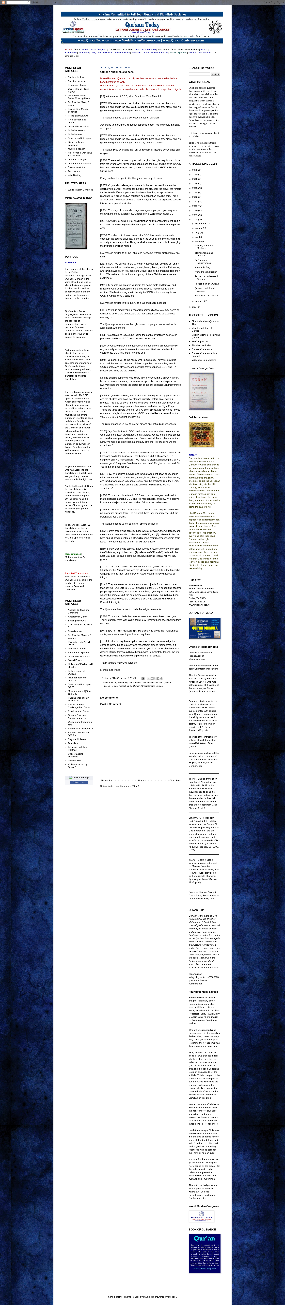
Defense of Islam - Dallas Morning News (79, 97)
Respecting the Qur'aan (206, 295)
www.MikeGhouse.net (200, 604)
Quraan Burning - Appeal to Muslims (77, 716)
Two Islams (74, 171)
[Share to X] (155, 678)
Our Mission (115, 49)
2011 (195, 206)
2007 (195, 307)
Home (141, 780)
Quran (115, 686)
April (197, 237)
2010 (195, 210)
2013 (195, 197)
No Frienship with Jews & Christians (80, 154)
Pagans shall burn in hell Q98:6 (78, 699)
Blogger (172, 1296)
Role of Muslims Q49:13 (80, 728)
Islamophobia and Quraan (203, 254)
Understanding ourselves (75, 755)
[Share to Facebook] (158, 678)
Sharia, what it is (76, 167)
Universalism (74, 760)
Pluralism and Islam (202, 345)
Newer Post (107, 780)
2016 (195, 183)
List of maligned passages (76, 143)
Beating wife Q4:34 (78, 620)
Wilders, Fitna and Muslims (203, 247)
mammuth (148, 1296)
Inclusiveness (75, 134)
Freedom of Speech (78, 652)
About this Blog (202, 267)
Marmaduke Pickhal (188, 49)
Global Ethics (75, 660)
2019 (195, 174)
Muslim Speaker (76, 148)
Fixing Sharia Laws (78, 115)
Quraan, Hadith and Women (204, 289)
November (201, 223)
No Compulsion (200, 341)
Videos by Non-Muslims (204, 360)
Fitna (131, 683)
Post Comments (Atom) (127, 786)
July (197, 232)
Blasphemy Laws (77, 85)
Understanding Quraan (152, 686)
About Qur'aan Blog (118, 683)
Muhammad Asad (167, 49)
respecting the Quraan (129, 686)
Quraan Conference (202, 349)
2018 (195, 179)
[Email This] (148, 678)
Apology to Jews (76, 77)
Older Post (175, 780)
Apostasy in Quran (77, 616)
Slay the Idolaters (77, 739)
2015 (195, 188)
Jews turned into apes (79, 138)
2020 (195, 170)
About (77, 49)
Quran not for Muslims (79, 163)
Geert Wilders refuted (79, 126)
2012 (195, 201)
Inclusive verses (76, 130)
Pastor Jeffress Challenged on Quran (79, 706)
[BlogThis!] (152, 678)
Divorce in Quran (77, 648)
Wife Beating (74, 175)
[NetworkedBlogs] (79, 777)
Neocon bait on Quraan (206, 283)
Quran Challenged (77, 159)
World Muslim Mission (205, 271)
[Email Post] (143, 678)
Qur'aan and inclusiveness (202, 261)
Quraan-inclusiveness (152, 683)
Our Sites (128, 49)
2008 (195, 219)
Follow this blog (79, 782)
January (199, 301)
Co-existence (75, 631)
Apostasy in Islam (77, 81)
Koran (138, 683)
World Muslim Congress (80, 189)
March (198, 241)
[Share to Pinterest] (161, 678)
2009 (195, 215)
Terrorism (73, 743)
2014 (195, 192)
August (199, 228)
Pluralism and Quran (78, 711)
